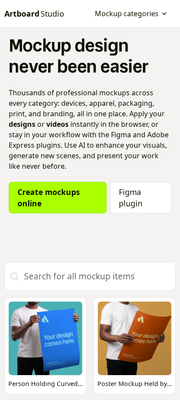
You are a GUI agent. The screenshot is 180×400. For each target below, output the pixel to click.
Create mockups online (48, 198)
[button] (131, 13)
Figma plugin (130, 198)
